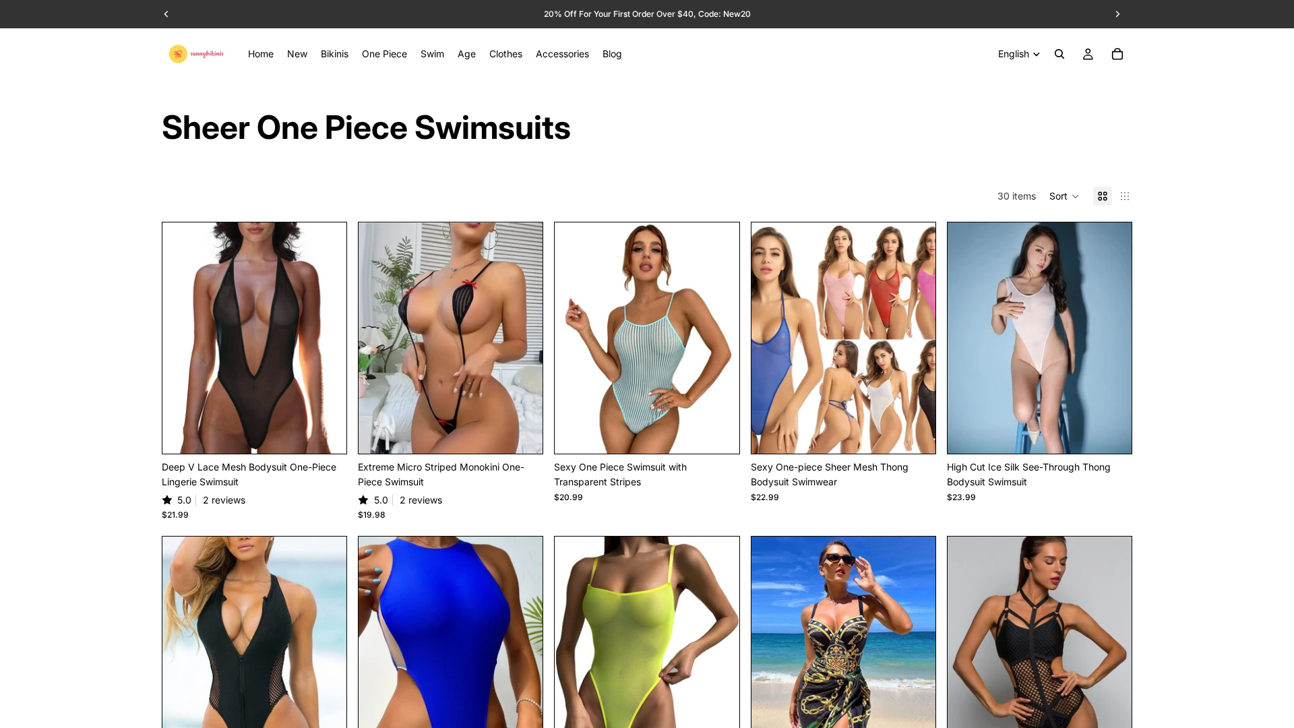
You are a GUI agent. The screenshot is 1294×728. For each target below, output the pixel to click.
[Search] (1059, 54)
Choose (337, 432)
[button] (1064, 196)
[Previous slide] (182, 338)
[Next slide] (326, 338)
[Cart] (1117, 54)
